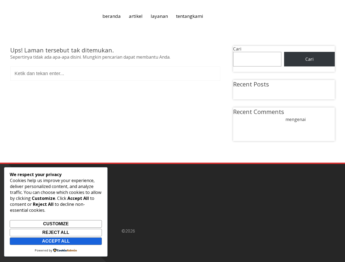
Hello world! (252, 91)
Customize (56, 223)
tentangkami (189, 16)
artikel (136, 16)
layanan (159, 16)
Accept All (56, 241)
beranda (111, 16)
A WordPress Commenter (258, 119)
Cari (237, 49)
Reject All (55, 232)
